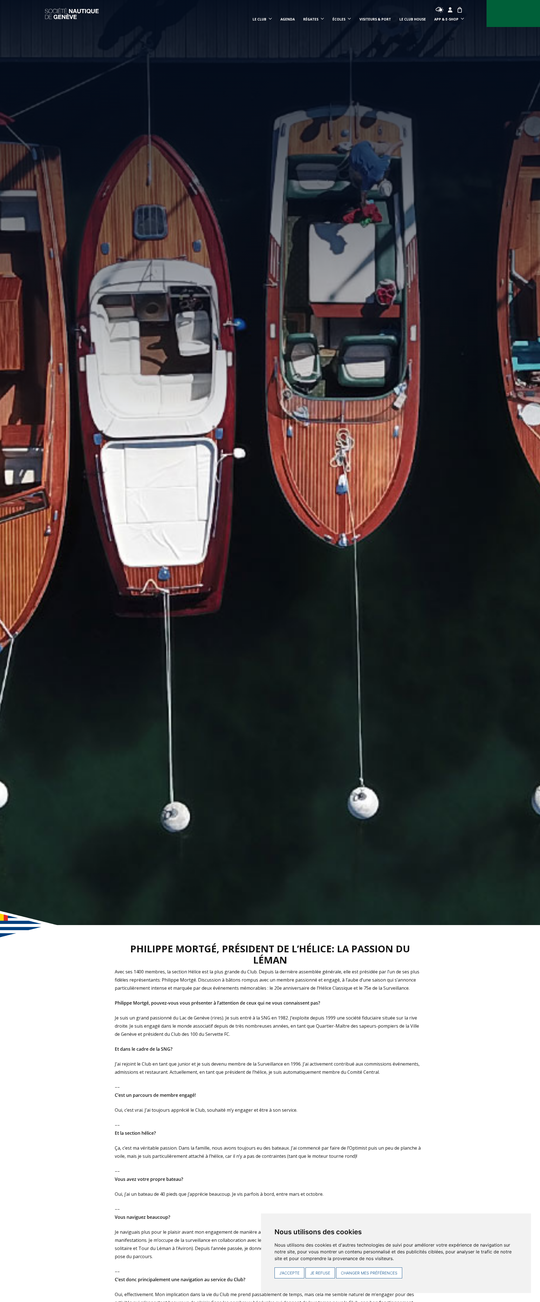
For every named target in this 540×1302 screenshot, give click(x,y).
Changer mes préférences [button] (369, 1273)
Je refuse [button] (320, 1273)
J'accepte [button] (289, 1273)
